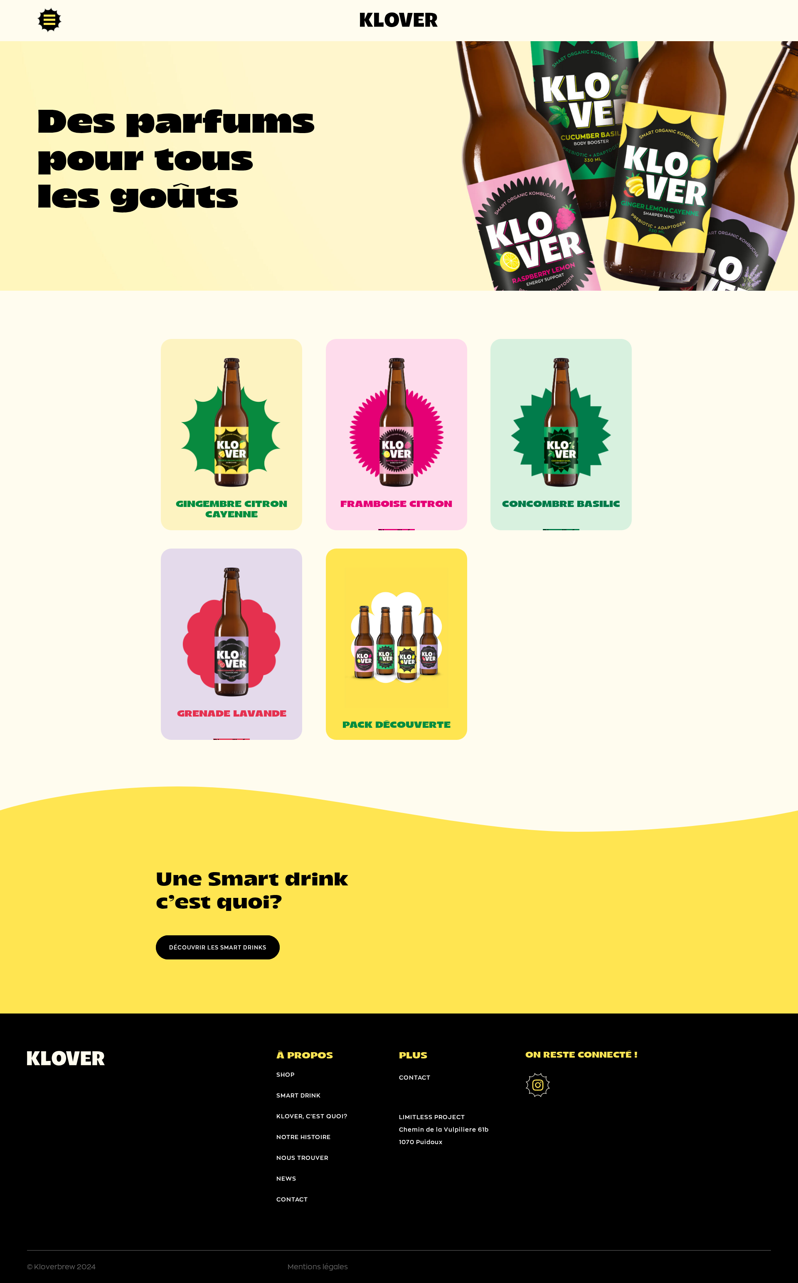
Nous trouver (302, 1157)
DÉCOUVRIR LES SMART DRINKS (217, 947)
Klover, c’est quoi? (311, 1116)
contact (292, 1199)
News (286, 1178)
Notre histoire (303, 1137)
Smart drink (298, 1095)
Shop (285, 1074)
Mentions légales (318, 1267)
